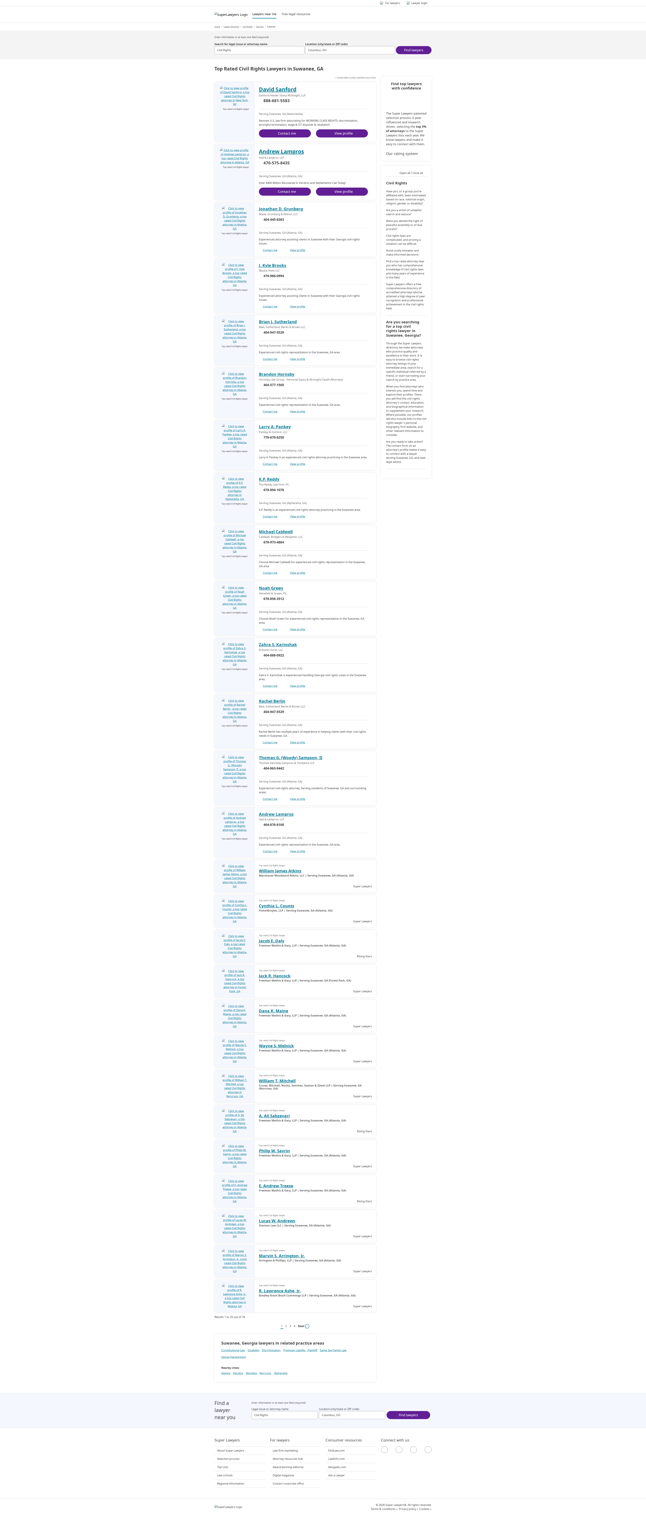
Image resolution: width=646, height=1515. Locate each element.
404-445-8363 (273, 219)
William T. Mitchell (277, 1080)
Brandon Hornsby (276, 374)
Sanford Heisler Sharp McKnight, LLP (282, 95)
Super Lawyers (227, 1440)
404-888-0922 (273, 655)
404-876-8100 (273, 824)
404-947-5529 (273, 332)
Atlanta (225, 1373)
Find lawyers (413, 50)
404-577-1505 (273, 385)
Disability (253, 1350)
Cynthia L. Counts (276, 905)
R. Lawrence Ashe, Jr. (280, 1290)
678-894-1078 (273, 490)
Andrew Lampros (281, 151)
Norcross (265, 1373)
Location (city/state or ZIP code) (326, 44)
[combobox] (259, 50)
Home (217, 26)
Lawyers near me (264, 14)
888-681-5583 (276, 100)
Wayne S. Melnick (276, 1045)
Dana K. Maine (273, 1010)
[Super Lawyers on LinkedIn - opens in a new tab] (428, 1449)
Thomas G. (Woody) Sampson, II (290, 757)
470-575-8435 (276, 163)
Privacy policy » (408, 1509)
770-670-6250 (273, 437)
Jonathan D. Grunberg (281, 208)
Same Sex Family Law (333, 1350)
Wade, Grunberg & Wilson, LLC (278, 214)
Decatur (238, 1373)
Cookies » (425, 1509)
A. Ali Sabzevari (274, 1115)
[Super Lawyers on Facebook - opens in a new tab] (384, 1449)
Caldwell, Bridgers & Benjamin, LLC (281, 536)
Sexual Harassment (233, 1357)
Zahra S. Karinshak (278, 644)
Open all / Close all (411, 173)
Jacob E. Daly (271, 940)
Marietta (251, 1373)
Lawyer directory (231, 26)
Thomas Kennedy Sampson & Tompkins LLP (286, 762)
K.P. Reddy (269, 479)
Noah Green (271, 588)
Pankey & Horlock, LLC (273, 432)
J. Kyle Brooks (272, 265)
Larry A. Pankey (275, 426)
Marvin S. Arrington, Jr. (282, 1255)
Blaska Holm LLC (269, 270)
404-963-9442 (273, 768)
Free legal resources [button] (296, 14)
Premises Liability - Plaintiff (300, 1350)
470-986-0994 (273, 276)
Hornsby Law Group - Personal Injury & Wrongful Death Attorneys (301, 379)
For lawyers (280, 1440)
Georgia (260, 26)
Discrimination (271, 1350)
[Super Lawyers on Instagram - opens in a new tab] (399, 1449)
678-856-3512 (273, 598)
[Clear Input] (300, 50)
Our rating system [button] (402, 153)
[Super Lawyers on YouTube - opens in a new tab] (413, 1449)
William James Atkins (280, 871)
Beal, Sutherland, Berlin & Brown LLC (282, 327)
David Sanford (277, 89)
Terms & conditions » (384, 1509)
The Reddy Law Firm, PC (274, 484)
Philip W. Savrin (274, 1150)
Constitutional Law (233, 1350)
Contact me (287, 133)
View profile (343, 133)
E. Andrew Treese (276, 1185)
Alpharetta (281, 1373)
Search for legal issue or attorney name (240, 44)
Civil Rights (248, 26)
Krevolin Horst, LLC (271, 649)
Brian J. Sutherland (278, 321)
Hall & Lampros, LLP (271, 157)
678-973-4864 (273, 542)
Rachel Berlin (272, 701)
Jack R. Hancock (275, 975)
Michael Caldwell (276, 531)
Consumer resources (344, 1440)
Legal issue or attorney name (270, 1409)
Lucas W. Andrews (277, 1220)
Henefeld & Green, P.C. (273, 593)
